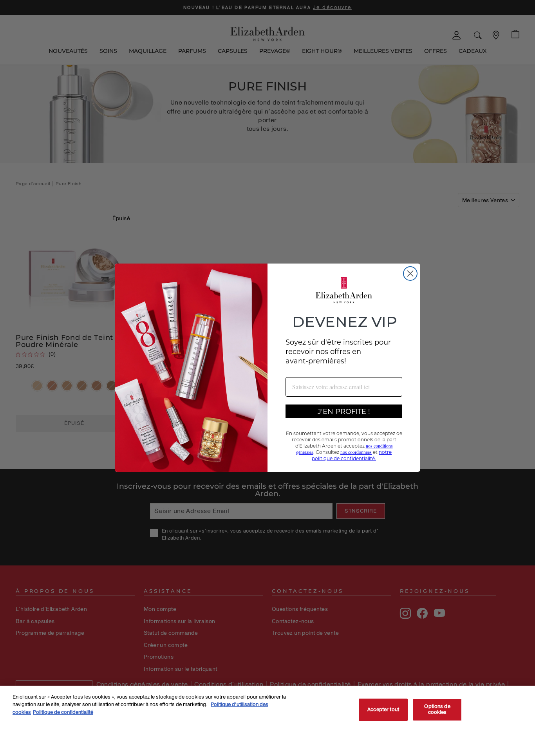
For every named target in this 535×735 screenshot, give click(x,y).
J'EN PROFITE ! (344, 411)
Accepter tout (383, 709)
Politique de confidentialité (63, 712)
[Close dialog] (410, 273)
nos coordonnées (356, 452)
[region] (267, 710)
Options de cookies (437, 709)
